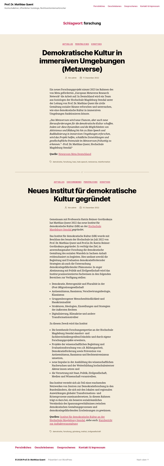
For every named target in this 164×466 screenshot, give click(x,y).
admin (74, 78)
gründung (76, 431)
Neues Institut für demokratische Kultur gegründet (82, 194)
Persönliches (99, 6)
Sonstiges (96, 44)
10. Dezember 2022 (91, 207)
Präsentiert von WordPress (60, 460)
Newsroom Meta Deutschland (75, 154)
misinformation (104, 162)
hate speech (82, 162)
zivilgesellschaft (94, 431)
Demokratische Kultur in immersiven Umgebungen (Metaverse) (82, 60)
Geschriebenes (114, 6)
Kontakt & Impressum (150, 6)
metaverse (92, 162)
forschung (67, 162)
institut (84, 431)
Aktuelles (67, 44)
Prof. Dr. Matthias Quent (18, 4)
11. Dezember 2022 (91, 78)
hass (74, 162)
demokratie (57, 162)
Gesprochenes (130, 6)
